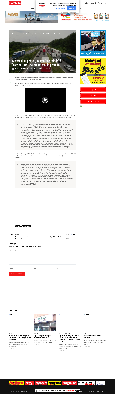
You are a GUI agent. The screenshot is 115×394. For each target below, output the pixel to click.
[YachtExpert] (100, 383)
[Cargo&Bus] (69, 383)
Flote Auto (12, 349)
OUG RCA (18, 226)
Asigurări (28, 34)
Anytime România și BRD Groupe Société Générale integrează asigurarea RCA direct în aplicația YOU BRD (69, 338)
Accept (77, 390)
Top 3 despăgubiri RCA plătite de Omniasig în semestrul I (44, 336)
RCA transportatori (26, 226)
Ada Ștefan (17, 68)
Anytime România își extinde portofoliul (93, 336)
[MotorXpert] (54, 383)
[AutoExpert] (16, 383)
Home (13, 34)
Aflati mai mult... (70, 390)
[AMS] (29, 383)
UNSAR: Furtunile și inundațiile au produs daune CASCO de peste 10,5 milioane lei (20, 337)
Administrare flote (20, 34)
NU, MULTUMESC (60, 8)
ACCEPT (71, 8)
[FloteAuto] (41, 383)
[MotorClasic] (86, 383)
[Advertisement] (45, 210)
